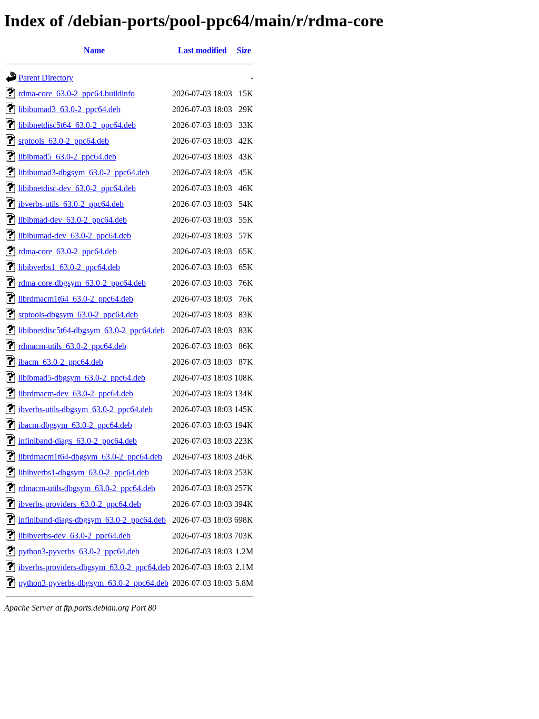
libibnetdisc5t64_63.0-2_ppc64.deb (77, 125)
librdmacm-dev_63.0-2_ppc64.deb (75, 393)
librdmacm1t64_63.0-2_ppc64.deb (75, 298)
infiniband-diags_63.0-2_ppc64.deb (77, 440)
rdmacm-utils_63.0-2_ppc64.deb (72, 346)
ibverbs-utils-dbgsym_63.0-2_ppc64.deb (85, 409)
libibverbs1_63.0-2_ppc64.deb (69, 267)
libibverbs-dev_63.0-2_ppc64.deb (74, 535)
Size (244, 50)
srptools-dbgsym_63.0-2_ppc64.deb (78, 314)
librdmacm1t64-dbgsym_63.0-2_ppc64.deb (90, 456)
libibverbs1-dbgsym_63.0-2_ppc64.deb (83, 472)
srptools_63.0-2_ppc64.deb (63, 140)
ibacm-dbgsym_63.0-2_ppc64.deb (75, 425)
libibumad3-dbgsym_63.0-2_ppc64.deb (83, 172)
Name (94, 50)
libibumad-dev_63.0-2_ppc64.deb (74, 235)
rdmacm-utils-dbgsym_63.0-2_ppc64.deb (86, 488)
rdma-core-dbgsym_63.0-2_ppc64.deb (82, 282)
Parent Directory (45, 77)
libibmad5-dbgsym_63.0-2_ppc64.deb (81, 377)
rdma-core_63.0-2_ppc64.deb (67, 251)
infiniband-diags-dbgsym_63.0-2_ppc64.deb (92, 519)
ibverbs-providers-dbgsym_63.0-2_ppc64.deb (94, 567)
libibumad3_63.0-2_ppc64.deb (69, 109)
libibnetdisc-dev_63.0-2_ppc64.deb (77, 188)
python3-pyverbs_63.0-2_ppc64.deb (78, 551)
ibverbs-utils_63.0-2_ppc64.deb (71, 203)
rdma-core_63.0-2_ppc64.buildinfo (76, 93)
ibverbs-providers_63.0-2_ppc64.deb (79, 504)
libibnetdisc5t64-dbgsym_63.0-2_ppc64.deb (91, 330)
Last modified (202, 50)
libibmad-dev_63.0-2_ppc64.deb (72, 219)
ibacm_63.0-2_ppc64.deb (60, 361)
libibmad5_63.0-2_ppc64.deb (67, 156)
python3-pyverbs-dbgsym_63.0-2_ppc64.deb (93, 582)
